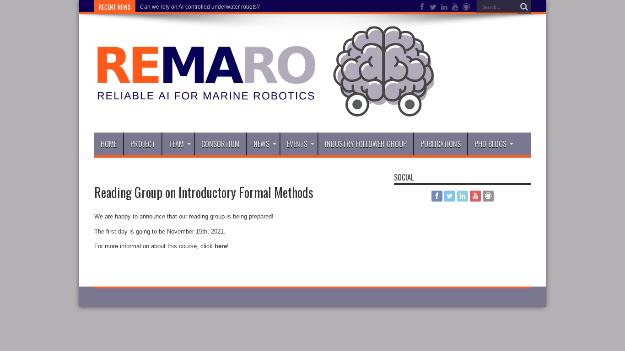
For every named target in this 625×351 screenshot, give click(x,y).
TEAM (176, 143)
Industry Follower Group (366, 143)
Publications (440, 143)
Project (142, 143)
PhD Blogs (490, 143)
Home (109, 143)
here (221, 246)
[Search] (524, 7)
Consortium (220, 143)
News (261, 143)
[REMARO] (264, 110)
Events (297, 143)
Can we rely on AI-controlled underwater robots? (200, 7)
